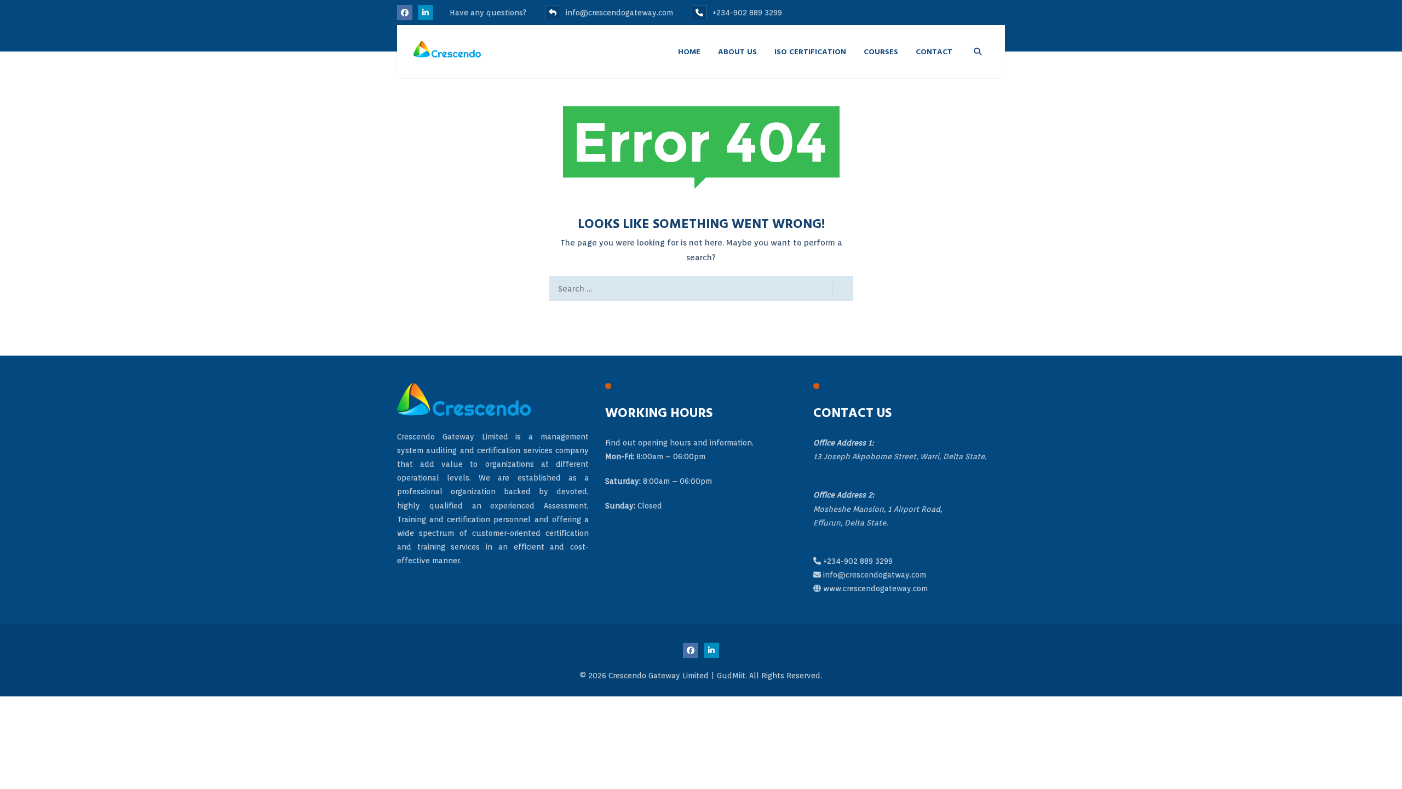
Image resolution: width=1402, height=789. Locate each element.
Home (689, 51)
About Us (737, 51)
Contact (934, 51)
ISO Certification (810, 51)
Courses (881, 51)
